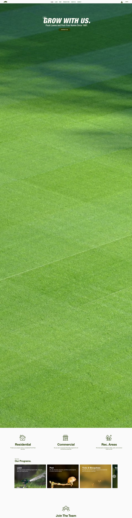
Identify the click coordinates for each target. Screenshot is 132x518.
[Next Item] (114, 476)
